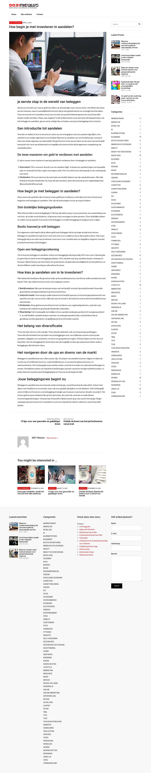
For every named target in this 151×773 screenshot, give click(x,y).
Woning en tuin (118, 381)
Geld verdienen (15, 22)
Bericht (114, 554)
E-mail (113, 533)
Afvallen (115, 126)
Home (13, 14)
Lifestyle (52, 488)
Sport (114, 333)
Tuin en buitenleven (120, 348)
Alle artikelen (26, 14)
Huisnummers (84, 549)
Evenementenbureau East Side (90, 535)
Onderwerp (115, 544)
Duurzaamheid (23, 488)
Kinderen (115, 274)
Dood (113, 200)
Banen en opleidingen (121, 144)
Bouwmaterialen (119, 174)
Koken (114, 278)
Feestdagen (116, 233)
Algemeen (115, 137)
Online (114, 311)
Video (113, 366)
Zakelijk (115, 389)
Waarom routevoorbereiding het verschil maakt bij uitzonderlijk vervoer (130, 44)
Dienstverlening (119, 189)
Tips (113, 341)
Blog (113, 163)
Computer (115, 185)
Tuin (113, 344)
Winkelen (115, 374)
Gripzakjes (83, 538)
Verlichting (116, 359)
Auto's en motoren (119, 141)
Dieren (114, 193)
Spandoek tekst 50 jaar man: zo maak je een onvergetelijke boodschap (130, 85)
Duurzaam (116, 204)
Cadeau (114, 178)
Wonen (114, 378)
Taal (113, 337)
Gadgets (115, 248)
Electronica (117, 215)
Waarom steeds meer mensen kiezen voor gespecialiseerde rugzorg (130, 71)
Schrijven (116, 326)
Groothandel (117, 263)
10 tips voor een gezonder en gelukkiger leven (61, 492)
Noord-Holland (118, 304)
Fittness (115, 244)
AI (112, 129)
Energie (114, 218)
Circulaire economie (120, 181)
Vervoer (115, 363)
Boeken (114, 166)
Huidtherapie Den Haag (88, 546)
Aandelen (115, 122)
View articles (51, 438)
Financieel (116, 241)
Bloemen (115, 159)
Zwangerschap (118, 396)
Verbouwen (116, 355)
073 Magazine (84, 526)
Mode (113, 296)
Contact (39, 14)
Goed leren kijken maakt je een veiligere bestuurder (130, 57)
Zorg (113, 393)
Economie (115, 211)
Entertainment (118, 222)
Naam (113, 523)
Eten (113, 226)
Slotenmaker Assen (86, 552)
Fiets (113, 237)
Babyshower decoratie (88, 532)
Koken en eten (117, 281)
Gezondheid (116, 255)
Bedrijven (115, 155)
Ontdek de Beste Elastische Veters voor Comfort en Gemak (91, 493)
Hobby (114, 266)
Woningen (115, 385)
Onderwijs (116, 307)
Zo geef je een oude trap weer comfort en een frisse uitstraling (131, 98)
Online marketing (119, 315)
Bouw (113, 170)
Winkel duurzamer (86, 555)
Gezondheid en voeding (122, 259)
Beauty (114, 148)
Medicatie (115, 293)
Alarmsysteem (118, 133)
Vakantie (115, 352)
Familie (114, 229)
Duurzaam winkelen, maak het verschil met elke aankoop (30, 492)
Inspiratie (115, 270)
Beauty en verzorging (121, 152)
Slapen (114, 329)
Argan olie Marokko (87, 529)
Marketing (116, 289)
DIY (112, 196)
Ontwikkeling (117, 318)
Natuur (114, 300)
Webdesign (116, 370)
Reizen (114, 322)
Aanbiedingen (117, 118)
